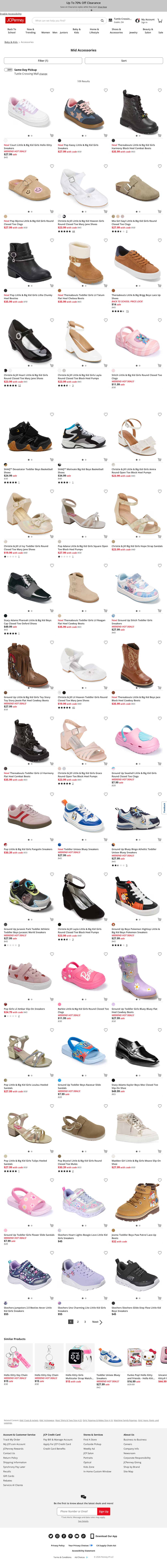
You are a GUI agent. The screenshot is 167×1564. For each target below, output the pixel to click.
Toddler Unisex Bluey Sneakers (78, 849)
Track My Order (11, 1439)
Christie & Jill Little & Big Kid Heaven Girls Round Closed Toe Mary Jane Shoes (81, 222)
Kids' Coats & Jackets (29, 1420)
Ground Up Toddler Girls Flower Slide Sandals (29, 1234)
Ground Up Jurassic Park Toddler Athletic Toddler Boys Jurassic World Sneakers (27, 930)
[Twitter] (51, 1536)
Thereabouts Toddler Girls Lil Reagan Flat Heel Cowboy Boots (81, 622)
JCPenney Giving (132, 1462)
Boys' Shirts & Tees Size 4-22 (68, 1420)
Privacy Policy (58, 1545)
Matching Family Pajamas (125, 1420)
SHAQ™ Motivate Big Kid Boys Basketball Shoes (80, 471)
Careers (128, 1444)
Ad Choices (80, 1557)
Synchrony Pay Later (14, 1466)
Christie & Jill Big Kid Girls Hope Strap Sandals (137, 546)
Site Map (128, 1471)
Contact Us (9, 1453)
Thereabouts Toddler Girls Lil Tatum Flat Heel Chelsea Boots (81, 296)
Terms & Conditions (62, 1557)
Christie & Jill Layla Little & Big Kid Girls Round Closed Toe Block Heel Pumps (79, 930)
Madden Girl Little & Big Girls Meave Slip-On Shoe (136, 1162)
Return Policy (10, 1457)
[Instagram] (57, 1536)
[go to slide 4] (85, 10)
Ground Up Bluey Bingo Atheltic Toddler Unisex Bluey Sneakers (134, 851)
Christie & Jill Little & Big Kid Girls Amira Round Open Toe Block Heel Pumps (134, 471)
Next (95, 1322)
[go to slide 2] (80, 10)
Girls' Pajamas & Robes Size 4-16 (98, 1420)
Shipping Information (15, 1462)
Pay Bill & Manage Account (57, 1439)
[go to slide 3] (83, 10)
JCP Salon (89, 1453)
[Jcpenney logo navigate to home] (15, 20)
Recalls (7, 1471)
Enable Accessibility (11, 13)
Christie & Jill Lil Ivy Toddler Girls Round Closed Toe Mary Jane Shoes (26, 548)
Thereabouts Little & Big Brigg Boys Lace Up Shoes (136, 296)
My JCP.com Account (14, 1444)
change (43, 73)
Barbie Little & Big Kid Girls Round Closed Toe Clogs (83, 1010)
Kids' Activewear (46, 1420)
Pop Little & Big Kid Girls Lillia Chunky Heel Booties (28, 296)
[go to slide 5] (88, 10)
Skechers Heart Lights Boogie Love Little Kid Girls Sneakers (82, 1236)
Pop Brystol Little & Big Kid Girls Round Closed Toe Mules (80, 1162)
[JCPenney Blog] (84, 1536)
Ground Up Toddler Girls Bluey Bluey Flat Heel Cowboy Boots (134, 1010)
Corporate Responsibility (137, 1457)
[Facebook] (64, 1536)
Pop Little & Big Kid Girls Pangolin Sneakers (28, 849)
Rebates (7, 1480)
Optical (87, 1462)
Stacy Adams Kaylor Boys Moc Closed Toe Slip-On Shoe (135, 1086)
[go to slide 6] (91, 10)
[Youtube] (77, 1536)
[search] (103, 20)
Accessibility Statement (83, 1550)
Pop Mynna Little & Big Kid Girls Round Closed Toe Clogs (29, 222)
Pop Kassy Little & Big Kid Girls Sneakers (78, 146)
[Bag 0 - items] (160, 20)
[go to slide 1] (77, 10)
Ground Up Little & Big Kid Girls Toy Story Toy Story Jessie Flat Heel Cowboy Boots (27, 699)
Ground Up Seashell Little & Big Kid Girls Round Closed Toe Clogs (134, 775)
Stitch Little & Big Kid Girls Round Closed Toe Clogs (137, 376)
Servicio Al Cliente (13, 1485)
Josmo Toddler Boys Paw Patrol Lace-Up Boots (134, 1236)
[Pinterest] (71, 1536)
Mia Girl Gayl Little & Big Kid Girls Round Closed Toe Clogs (134, 222)
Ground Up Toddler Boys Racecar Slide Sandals (79, 1086)
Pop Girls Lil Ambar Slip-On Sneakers (24, 1008)
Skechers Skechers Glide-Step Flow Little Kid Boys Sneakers (136, 1309)
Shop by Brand (132, 1466)
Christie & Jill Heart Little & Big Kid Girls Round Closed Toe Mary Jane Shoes (26, 376)
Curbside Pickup (92, 1444)
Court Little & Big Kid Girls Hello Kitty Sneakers (28, 146)
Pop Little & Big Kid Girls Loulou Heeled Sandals (26, 1086)
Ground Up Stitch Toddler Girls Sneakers (132, 622)
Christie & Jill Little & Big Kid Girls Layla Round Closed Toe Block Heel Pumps (79, 376)
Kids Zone (89, 1466)
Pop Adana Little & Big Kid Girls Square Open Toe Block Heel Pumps (83, 548)
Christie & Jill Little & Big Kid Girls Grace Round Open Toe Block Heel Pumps (80, 775)
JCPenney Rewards (13, 1448)
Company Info (131, 1448)
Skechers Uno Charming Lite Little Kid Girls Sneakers (82, 1309)
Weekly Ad (89, 1448)
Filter (43, 60)
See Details (83, 1521)
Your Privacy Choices (78, 1545)
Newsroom (129, 1453)
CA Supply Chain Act (106, 1545)
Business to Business (135, 1439)
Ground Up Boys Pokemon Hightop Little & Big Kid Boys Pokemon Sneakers (136, 930)
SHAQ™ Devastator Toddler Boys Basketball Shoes (28, 471)
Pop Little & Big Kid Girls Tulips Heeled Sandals (25, 1162)
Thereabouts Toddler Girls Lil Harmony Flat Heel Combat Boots (29, 775)
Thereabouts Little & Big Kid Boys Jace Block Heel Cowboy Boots (136, 699)
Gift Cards (8, 1475)
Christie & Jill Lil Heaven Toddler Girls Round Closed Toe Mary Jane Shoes (82, 699)
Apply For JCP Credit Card (57, 1444)
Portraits (88, 1457)
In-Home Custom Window (97, 1471)
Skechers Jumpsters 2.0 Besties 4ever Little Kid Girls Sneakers (28, 1309)
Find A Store (90, 1439)
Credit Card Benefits (54, 1448)
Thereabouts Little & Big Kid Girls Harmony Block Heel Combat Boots (133, 146)
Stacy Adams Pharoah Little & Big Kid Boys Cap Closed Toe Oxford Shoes (27, 622)
